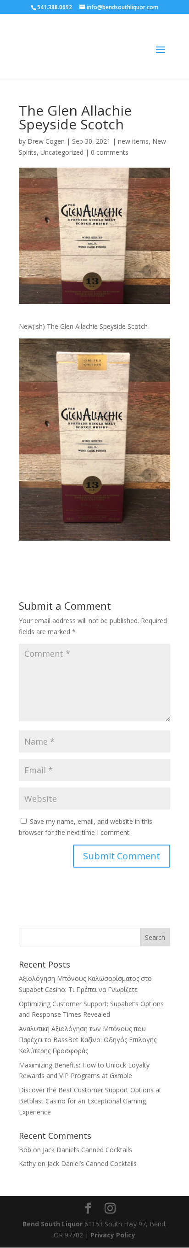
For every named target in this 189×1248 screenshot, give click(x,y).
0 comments (109, 152)
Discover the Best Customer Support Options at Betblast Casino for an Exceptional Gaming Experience (90, 1100)
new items (133, 141)
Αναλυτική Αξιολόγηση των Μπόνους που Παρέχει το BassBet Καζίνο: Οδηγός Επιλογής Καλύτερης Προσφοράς (87, 1039)
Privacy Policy (112, 1235)
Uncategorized (61, 152)
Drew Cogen (46, 141)
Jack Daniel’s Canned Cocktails (87, 1149)
